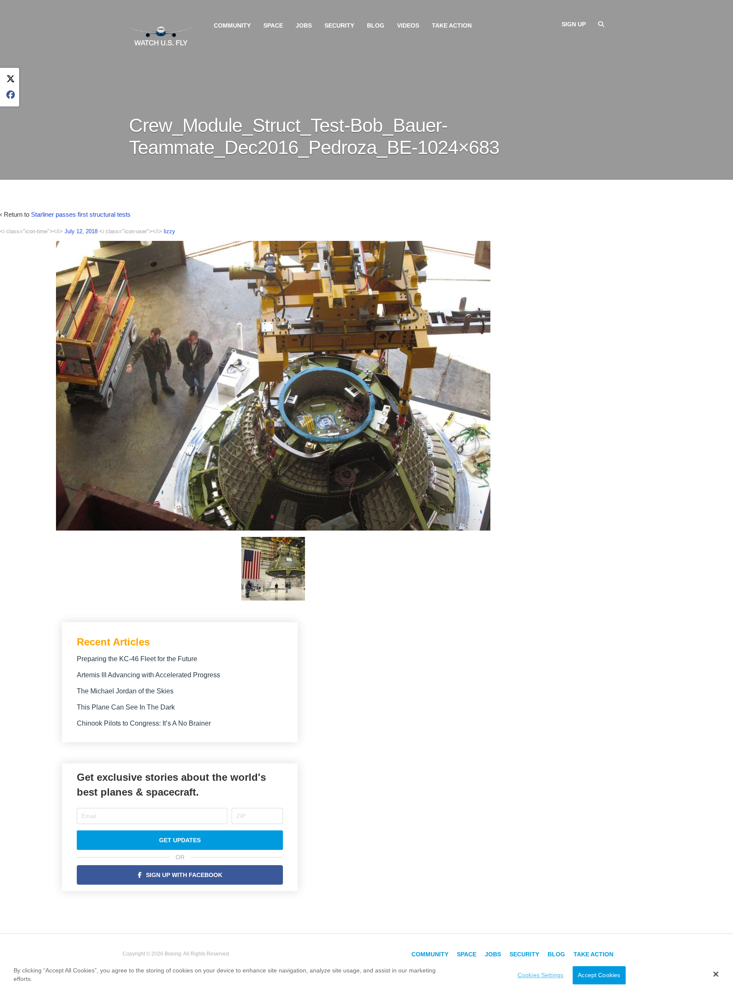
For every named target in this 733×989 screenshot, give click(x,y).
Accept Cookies (599, 975)
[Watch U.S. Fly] (161, 33)
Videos (408, 25)
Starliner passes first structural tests (81, 214)
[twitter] (10, 79)
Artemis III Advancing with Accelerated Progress (148, 675)
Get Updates (180, 840)
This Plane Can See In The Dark (126, 707)
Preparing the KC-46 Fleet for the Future (137, 658)
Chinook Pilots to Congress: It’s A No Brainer (144, 723)
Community (232, 25)
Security (339, 25)
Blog (375, 25)
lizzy (169, 231)
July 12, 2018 (81, 231)
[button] (716, 974)
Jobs (304, 25)
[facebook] (10, 95)
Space (273, 25)
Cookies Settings (540, 975)
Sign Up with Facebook (184, 875)
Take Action (452, 25)
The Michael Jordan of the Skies (125, 691)
